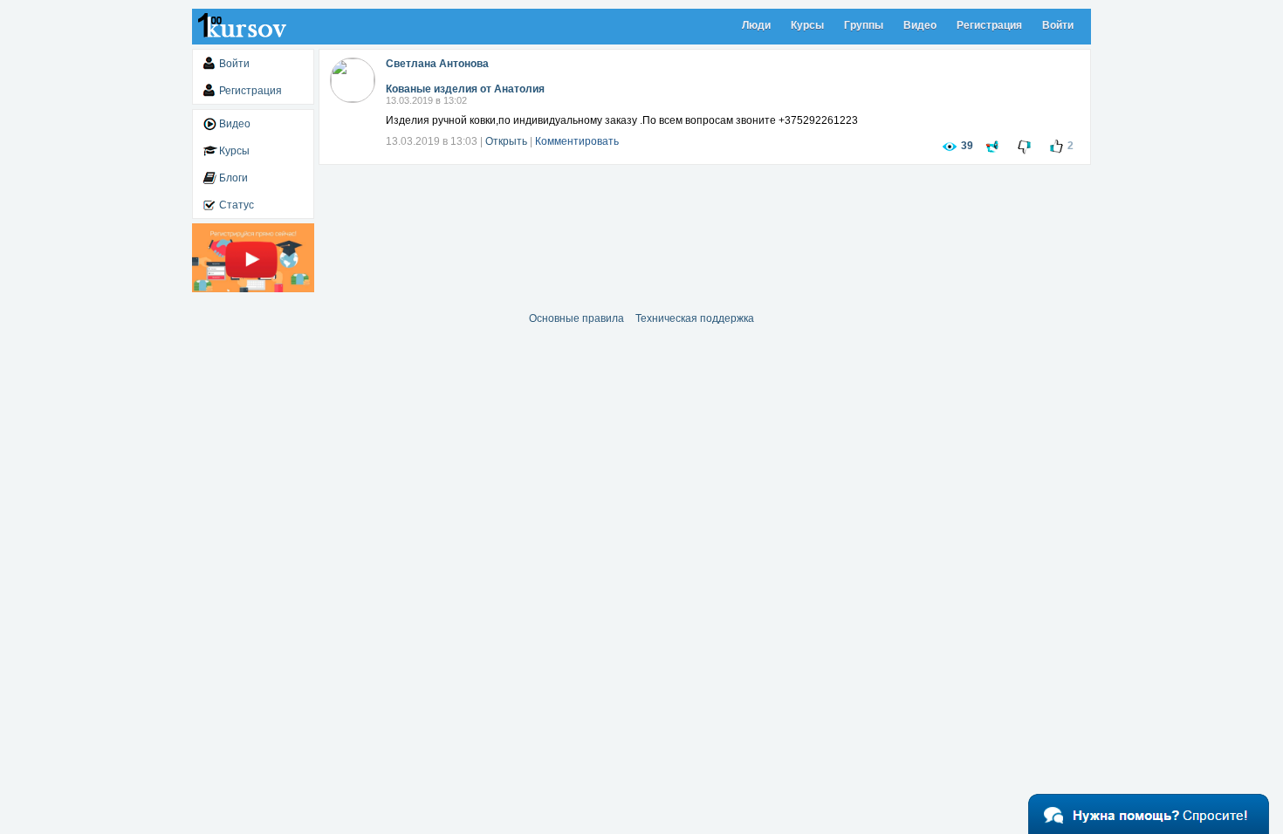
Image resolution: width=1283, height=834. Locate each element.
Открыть (506, 141)
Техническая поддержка (694, 318)
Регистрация (989, 25)
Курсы (807, 25)
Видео (920, 25)
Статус (236, 205)
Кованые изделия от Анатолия (465, 89)
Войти (1058, 25)
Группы (863, 25)
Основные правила (576, 318)
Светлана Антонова (437, 64)
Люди (756, 25)
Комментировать (577, 141)
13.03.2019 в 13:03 (431, 141)
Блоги (233, 178)
